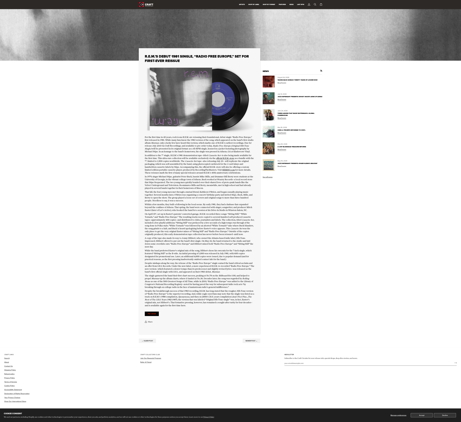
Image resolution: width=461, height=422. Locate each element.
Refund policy (9, 374)
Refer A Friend (145, 362)
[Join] (455, 363)
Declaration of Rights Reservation (17, 393)
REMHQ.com (228, 169)
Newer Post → (251, 341)
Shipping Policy (10, 370)
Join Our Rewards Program (150, 358)
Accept (421, 415)
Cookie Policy (9, 385)
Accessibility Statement (13, 389)
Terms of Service (10, 382)
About (6, 362)
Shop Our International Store (15, 401)
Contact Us (8, 366)
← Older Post (147, 341)
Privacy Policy (208, 417)
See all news (268, 177)
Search (7, 358)
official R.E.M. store (225, 158)
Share (150, 321)
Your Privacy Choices (12, 397)
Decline (445, 415)
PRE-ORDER (152, 314)
